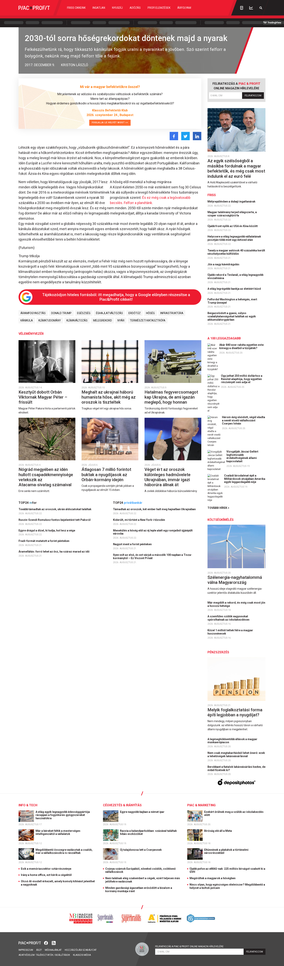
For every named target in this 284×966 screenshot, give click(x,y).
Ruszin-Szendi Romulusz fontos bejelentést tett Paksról (55, 519)
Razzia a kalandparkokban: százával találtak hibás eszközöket (148, 832)
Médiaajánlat (53, 950)
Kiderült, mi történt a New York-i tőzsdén (139, 519)
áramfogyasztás (33, 313)
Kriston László (74, 65)
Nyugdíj (117, 7)
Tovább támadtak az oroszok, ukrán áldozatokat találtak (55, 509)
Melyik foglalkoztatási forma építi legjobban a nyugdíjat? (234, 712)
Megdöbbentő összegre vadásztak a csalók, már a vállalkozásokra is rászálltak (64, 851)
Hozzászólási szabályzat (81, 950)
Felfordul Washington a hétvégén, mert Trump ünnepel (232, 301)
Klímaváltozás (77, 320)
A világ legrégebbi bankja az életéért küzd (234, 288)
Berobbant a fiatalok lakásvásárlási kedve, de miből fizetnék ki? (236, 768)
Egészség (83, 313)
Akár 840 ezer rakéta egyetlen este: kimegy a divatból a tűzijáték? (241, 346)
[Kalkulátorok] (241, 8)
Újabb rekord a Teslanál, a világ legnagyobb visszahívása (235, 276)
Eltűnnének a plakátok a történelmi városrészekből (226, 851)
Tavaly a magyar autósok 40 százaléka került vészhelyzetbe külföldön (236, 252)
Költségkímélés (220, 520)
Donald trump (61, 313)
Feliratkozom (253, 95)
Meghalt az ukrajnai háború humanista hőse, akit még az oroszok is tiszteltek (109, 397)
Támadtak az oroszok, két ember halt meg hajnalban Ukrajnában (154, 509)
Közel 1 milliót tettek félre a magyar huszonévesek (230, 632)
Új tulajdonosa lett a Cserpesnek (141, 849)
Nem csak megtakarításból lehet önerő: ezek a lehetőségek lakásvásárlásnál (236, 754)
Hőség (150, 313)
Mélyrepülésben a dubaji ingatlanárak (231, 201)
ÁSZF (39, 950)
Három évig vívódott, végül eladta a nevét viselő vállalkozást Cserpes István (243, 420)
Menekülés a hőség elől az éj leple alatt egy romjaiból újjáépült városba (153, 532)
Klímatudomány (49, 320)
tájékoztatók (44, 955)
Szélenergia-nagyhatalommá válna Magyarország (234, 580)
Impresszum (26, 950)
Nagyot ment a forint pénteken (132, 544)
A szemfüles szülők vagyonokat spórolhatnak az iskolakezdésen (228, 618)
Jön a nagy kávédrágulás (223, 264)
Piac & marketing (201, 805)
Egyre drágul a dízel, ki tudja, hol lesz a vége (47, 530)
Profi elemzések (159, 7)
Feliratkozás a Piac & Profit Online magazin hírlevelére (189, 946)
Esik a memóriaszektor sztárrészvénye (46, 868)
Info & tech (28, 805)
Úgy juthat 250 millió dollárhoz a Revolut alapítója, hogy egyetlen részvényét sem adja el (241, 379)
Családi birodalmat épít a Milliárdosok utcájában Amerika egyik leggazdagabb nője (244, 479)
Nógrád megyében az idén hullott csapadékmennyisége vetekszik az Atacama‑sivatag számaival (46, 477)
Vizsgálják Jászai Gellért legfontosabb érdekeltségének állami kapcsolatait (242, 456)
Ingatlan (99, 7)
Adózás (135, 7)
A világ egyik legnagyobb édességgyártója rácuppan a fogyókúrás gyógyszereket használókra (63, 815)
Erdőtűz (134, 313)
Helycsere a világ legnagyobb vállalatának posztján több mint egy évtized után (234, 238)
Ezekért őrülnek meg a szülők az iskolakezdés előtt (234, 813)
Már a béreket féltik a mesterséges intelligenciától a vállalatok (58, 832)
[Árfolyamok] (251, 8)
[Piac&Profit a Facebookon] (46, 942)
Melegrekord (102, 320)
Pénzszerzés (218, 652)
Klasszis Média (82, 955)
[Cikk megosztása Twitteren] (185, 136)
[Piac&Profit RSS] (54, 942)
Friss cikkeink (76, 7)
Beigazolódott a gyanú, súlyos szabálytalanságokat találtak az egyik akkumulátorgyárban (231, 316)
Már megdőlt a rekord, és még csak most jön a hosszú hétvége (236, 604)
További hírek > (218, 507)
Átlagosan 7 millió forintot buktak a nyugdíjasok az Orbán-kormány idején (106, 474)
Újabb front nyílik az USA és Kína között (232, 226)
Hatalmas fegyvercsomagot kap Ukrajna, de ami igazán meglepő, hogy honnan (171, 397)
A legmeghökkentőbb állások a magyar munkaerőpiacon (232, 741)
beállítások (62, 955)
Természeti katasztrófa (147, 320)
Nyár (120, 320)
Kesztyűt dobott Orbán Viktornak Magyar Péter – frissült (43, 397)
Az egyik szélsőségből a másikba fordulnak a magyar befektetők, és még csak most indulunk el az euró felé (236, 168)
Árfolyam (184, 7)
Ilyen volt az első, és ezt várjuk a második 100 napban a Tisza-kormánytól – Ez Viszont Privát (152, 556)
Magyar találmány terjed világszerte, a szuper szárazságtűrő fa (232, 214)
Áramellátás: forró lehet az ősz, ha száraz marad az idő (54, 551)
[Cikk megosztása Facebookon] (174, 136)
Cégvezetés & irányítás (122, 805)
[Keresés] (260, 7)
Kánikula (26, 320)
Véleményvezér (31, 334)
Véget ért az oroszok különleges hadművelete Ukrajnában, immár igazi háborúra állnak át (167, 477)
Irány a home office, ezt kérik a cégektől (46, 874)
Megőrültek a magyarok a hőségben (213, 878)
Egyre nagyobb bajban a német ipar (142, 811)
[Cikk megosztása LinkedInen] (197, 136)
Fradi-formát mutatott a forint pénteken (44, 540)
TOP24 (28, 503)
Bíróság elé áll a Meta (218, 830)
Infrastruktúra (171, 313)
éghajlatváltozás (109, 313)
